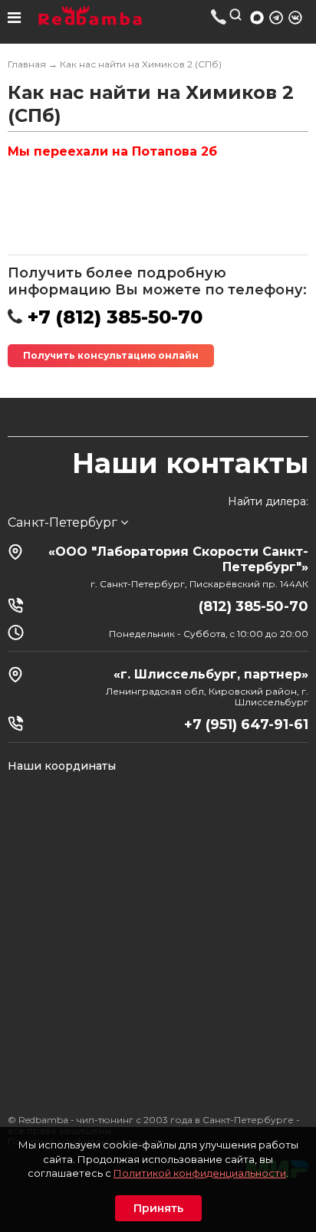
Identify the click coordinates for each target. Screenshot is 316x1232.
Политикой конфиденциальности (200, 1173)
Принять (158, 1208)
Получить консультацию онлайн (111, 355)
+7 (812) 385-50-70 (219, 16)
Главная (27, 64)
